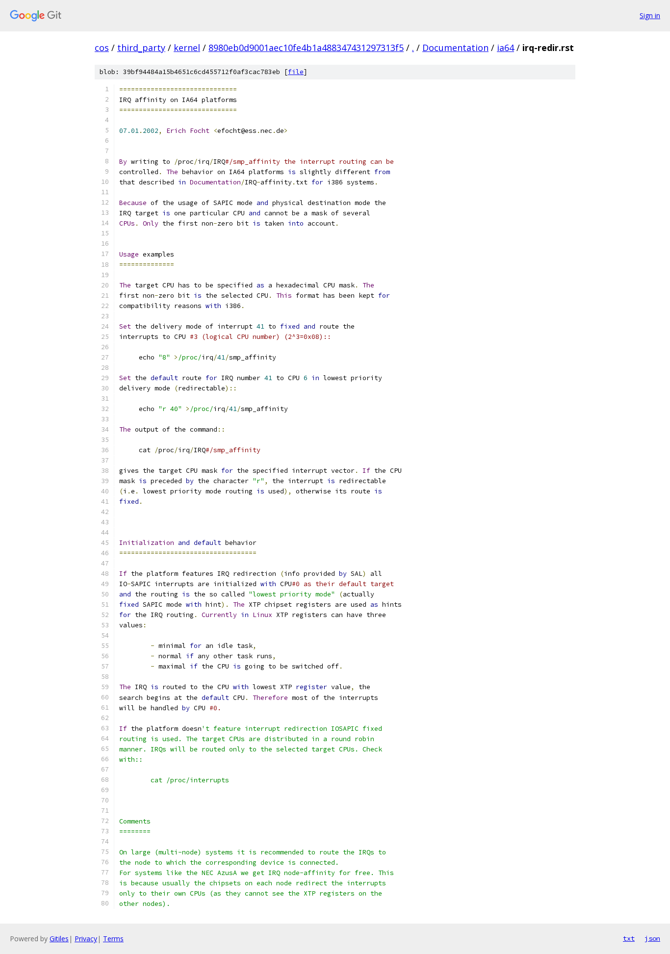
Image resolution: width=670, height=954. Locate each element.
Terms (113, 938)
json (652, 938)
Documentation (455, 47)
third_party (141, 47)
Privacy (86, 938)
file (296, 72)
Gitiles (59, 938)
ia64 (505, 47)
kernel (187, 47)
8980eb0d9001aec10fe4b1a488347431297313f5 (306, 47)
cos (102, 47)
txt (629, 938)
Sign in (650, 15)
